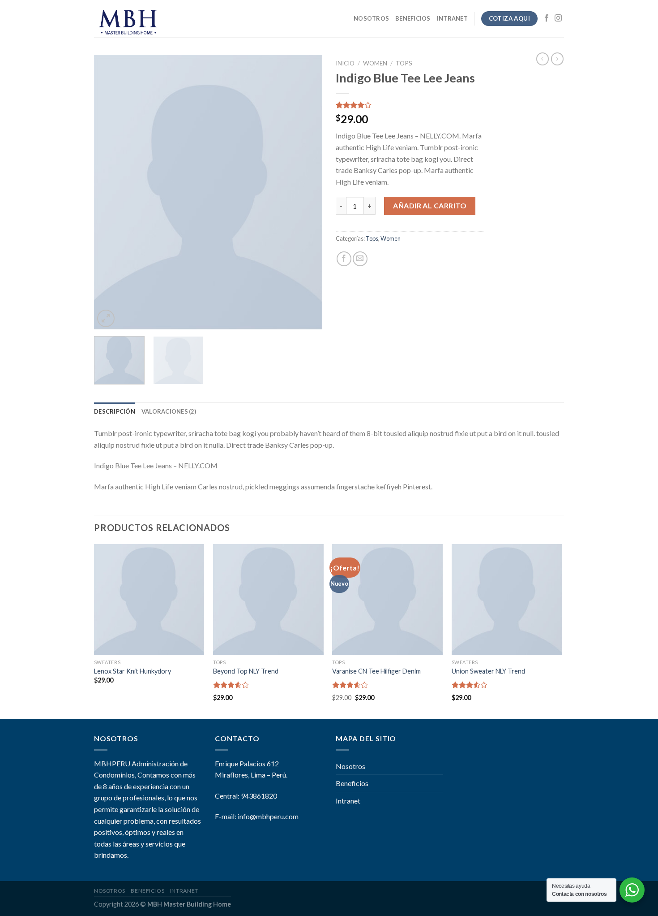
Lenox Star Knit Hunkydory (132, 671)
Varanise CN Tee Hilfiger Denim (376, 671)
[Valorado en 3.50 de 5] (231, 685)
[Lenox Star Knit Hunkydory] (149, 599)
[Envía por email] (360, 258)
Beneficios (413, 18)
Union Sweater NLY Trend (488, 671)
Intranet (452, 18)
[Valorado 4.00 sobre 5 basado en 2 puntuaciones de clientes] (409, 104)
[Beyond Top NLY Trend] (268, 599)
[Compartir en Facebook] (344, 258)
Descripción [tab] (114, 411)
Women (375, 63)
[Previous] (110, 192)
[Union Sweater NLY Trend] (507, 599)
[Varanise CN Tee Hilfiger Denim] (387, 599)
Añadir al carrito (429, 205)
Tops (404, 63)
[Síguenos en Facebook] (546, 18)
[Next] (307, 192)
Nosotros (371, 18)
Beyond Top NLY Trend (245, 671)
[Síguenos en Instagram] (558, 18)
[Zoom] (106, 318)
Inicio (345, 63)
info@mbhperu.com (268, 816)
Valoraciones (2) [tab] (168, 411)
